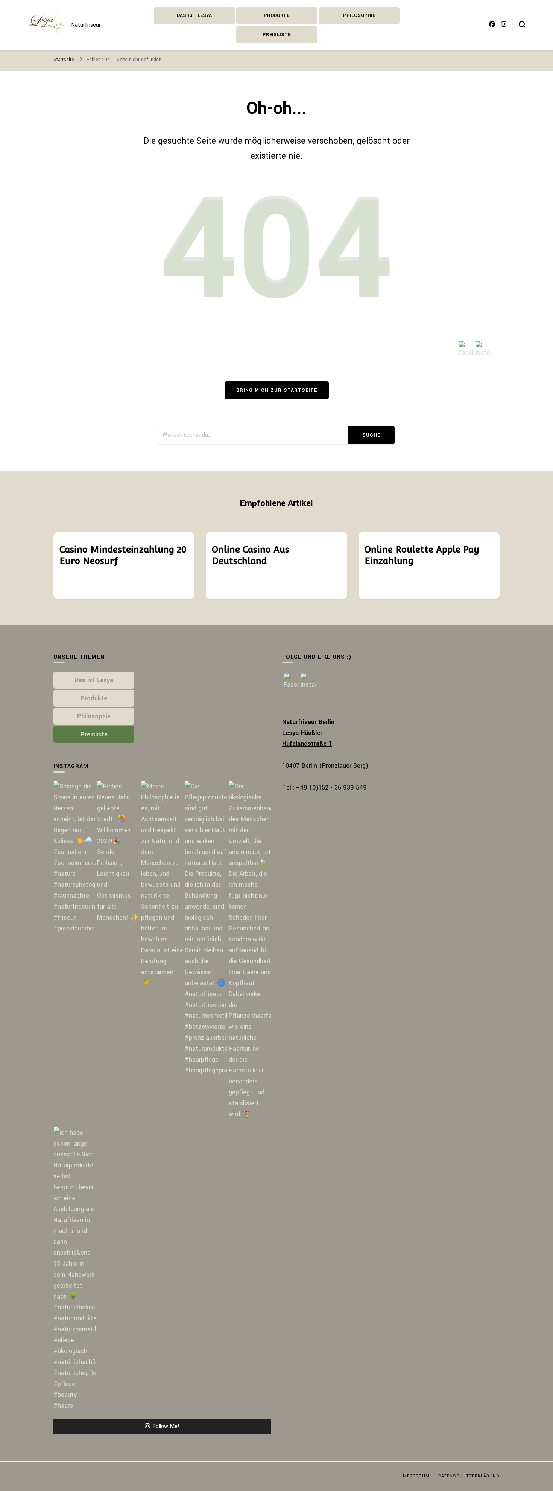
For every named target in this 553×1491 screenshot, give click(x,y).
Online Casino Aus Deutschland (250, 555)
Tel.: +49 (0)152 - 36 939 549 (324, 787)
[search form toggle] (522, 24)
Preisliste (276, 34)
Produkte (276, 15)
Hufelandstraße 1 (307, 743)
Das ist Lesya (194, 15)
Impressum (415, 1476)
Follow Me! (165, 1426)
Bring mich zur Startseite (276, 390)
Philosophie (359, 15)
